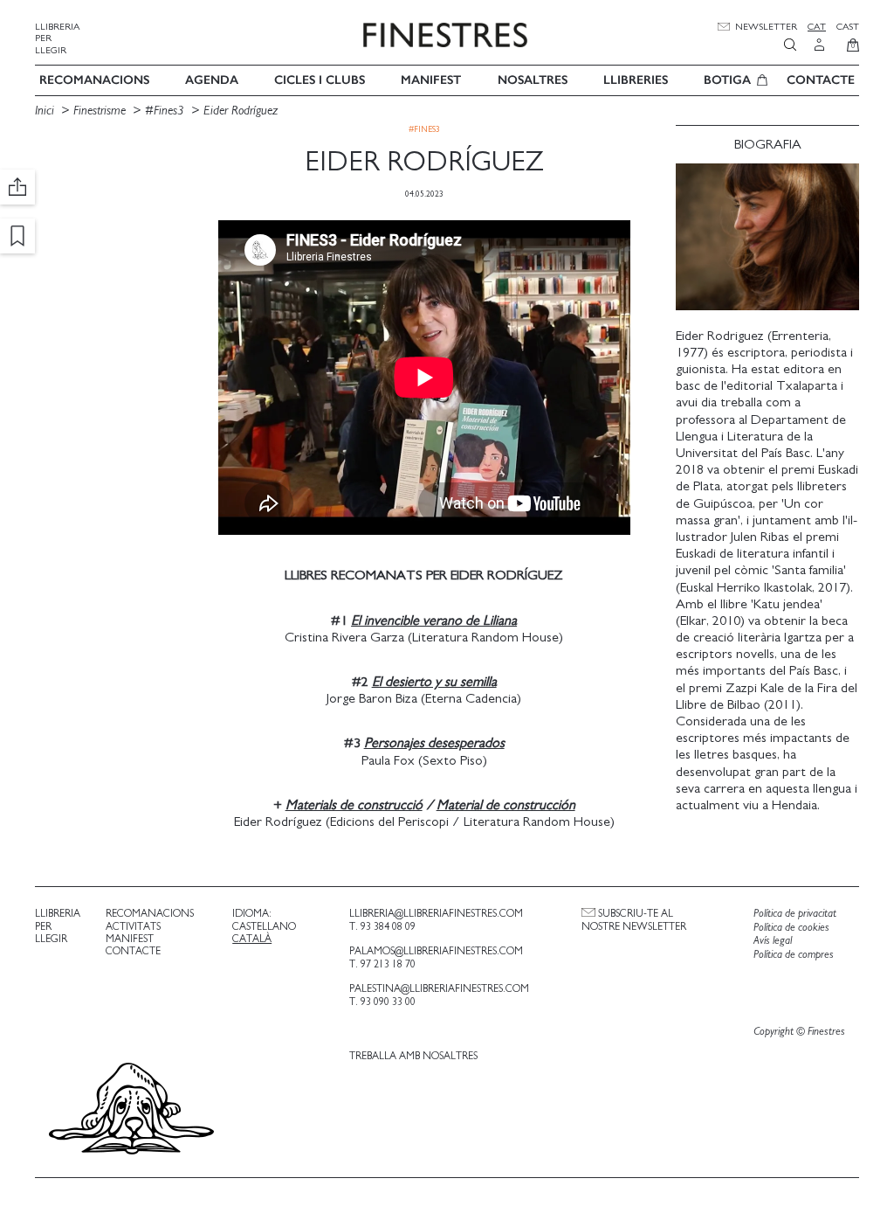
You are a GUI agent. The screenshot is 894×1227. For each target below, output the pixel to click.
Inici (46, 110)
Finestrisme (99, 110)
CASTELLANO (264, 926)
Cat (817, 26)
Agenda (211, 80)
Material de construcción (506, 805)
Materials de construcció (354, 805)
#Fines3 (164, 110)
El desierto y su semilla (434, 682)
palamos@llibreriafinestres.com (436, 951)
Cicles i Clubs (319, 80)
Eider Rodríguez (240, 110)
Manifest (431, 80)
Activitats (133, 926)
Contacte (821, 80)
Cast (847, 26)
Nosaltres (532, 80)
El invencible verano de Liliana (434, 620)
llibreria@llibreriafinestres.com (436, 913)
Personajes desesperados (434, 743)
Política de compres (793, 954)
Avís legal (772, 940)
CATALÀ (252, 938)
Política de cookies (791, 927)
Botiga (727, 80)
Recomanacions (94, 80)
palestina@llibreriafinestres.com (439, 988)
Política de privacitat (794, 913)
